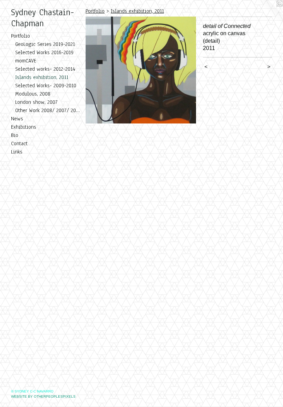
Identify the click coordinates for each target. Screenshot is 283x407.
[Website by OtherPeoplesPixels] (269, 14)
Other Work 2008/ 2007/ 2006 (47, 110)
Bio (14, 135)
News (17, 118)
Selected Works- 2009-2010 (45, 85)
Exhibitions (23, 126)
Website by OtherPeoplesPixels (43, 396)
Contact (19, 143)
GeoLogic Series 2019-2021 (45, 44)
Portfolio (20, 35)
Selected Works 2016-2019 (44, 52)
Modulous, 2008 (32, 93)
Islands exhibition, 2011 (41, 77)
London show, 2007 (36, 102)
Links (16, 151)
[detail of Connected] (141, 70)
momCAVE (25, 60)
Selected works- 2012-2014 (45, 69)
